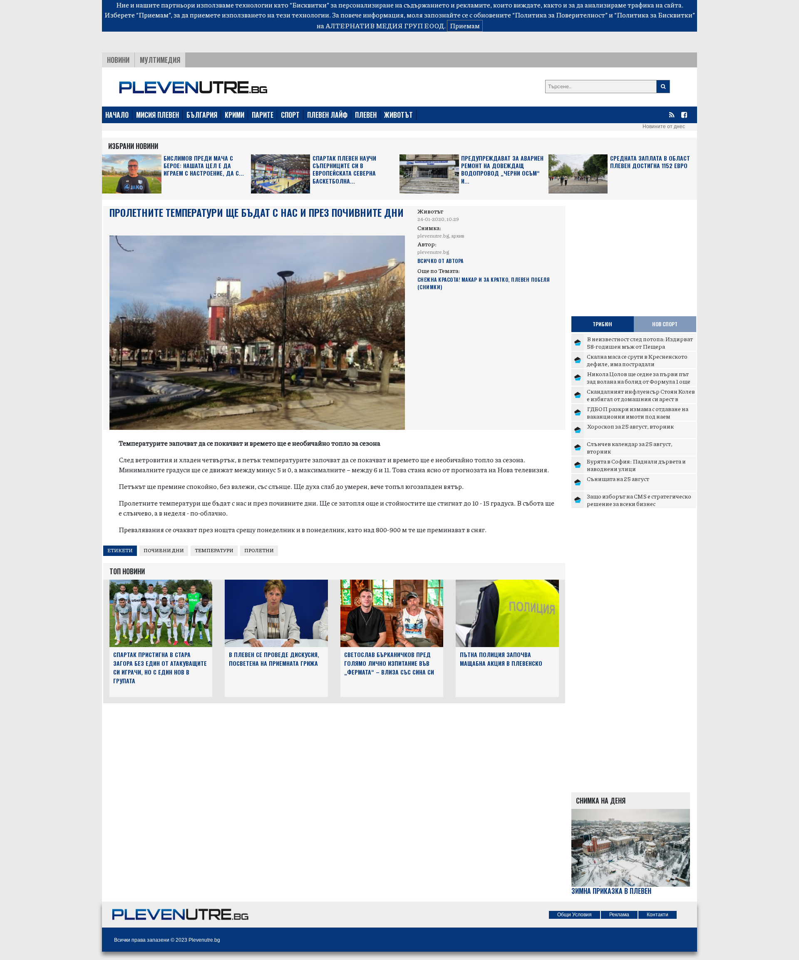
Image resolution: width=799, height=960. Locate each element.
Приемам (465, 25)
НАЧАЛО (117, 115)
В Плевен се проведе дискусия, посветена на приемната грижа (274, 658)
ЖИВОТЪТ (398, 115)
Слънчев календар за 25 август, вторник (629, 447)
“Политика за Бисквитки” (654, 15)
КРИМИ (234, 115)
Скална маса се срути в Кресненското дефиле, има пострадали (637, 360)
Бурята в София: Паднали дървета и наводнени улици (636, 465)
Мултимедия (160, 60)
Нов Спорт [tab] (664, 323)
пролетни (259, 550)
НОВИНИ (118, 60)
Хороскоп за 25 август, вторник (630, 426)
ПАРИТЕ (262, 115)
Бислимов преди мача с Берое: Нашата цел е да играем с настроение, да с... (204, 165)
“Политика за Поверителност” (560, 15)
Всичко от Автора (440, 260)
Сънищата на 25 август (618, 478)
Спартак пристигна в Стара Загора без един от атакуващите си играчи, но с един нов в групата (160, 667)
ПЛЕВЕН (366, 115)
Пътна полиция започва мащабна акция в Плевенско (501, 658)
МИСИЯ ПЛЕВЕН (157, 115)
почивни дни (164, 550)
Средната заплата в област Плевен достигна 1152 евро (650, 162)
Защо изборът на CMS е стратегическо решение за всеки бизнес (639, 500)
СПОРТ (290, 115)
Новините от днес (664, 126)
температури (214, 550)
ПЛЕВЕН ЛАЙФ (327, 115)
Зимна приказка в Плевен (611, 891)
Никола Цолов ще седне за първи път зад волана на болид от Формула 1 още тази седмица (638, 381)
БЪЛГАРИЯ (201, 115)
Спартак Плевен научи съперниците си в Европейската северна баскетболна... (344, 169)
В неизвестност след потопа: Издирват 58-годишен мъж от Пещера (640, 342)
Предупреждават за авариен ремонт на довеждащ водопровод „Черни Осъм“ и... (502, 169)
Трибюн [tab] (602, 323)
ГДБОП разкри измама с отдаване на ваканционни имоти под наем (637, 412)
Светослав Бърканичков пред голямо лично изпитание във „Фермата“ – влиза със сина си (389, 663)
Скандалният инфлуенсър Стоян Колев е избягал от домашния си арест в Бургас (641, 398)
